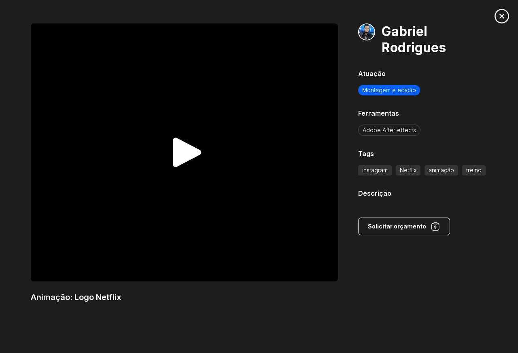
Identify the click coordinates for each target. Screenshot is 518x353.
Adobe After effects (389, 130)
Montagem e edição (389, 90)
